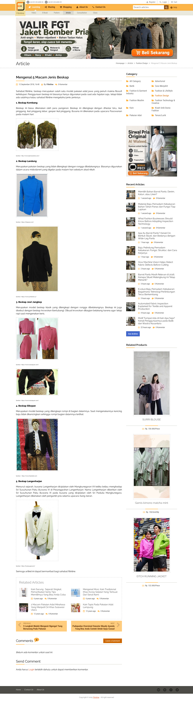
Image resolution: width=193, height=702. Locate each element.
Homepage (120, 63)
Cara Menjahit (161, 86)
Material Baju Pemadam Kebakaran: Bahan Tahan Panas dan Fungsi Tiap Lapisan (156, 207)
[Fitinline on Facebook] (171, 690)
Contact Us (100, 7)
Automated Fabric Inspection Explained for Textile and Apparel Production (155, 306)
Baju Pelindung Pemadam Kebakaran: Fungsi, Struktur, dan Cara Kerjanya (157, 250)
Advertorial (159, 81)
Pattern (57, 13)
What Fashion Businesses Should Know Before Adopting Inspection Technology (155, 221)
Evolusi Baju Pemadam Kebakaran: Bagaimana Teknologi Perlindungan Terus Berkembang (156, 292)
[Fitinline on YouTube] (159, 690)
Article (68, 13)
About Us (83, 7)
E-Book (45, 13)
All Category (135, 81)
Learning (35, 7)
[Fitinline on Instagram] (165, 690)
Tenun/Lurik (160, 115)
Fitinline (96, 697)
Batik (131, 86)
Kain (131, 107)
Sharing (51, 7)
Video (34, 13)
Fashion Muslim (136, 100)
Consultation (82, 13)
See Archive (133, 334)
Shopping (67, 7)
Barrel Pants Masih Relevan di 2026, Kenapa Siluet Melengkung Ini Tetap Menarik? (156, 277)
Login (31, 669)
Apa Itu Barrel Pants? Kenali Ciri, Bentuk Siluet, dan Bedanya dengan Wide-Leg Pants (156, 236)
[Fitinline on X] (177, 690)
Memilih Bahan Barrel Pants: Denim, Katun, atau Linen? (156, 193)
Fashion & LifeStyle (163, 90)
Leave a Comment (112, 641)
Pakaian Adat (135, 115)
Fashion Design (142, 63)
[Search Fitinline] (166, 7)
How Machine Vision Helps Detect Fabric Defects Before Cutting (155, 263)
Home (18, 689)
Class (95, 13)
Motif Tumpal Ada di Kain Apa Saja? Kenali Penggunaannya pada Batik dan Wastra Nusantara (156, 321)
